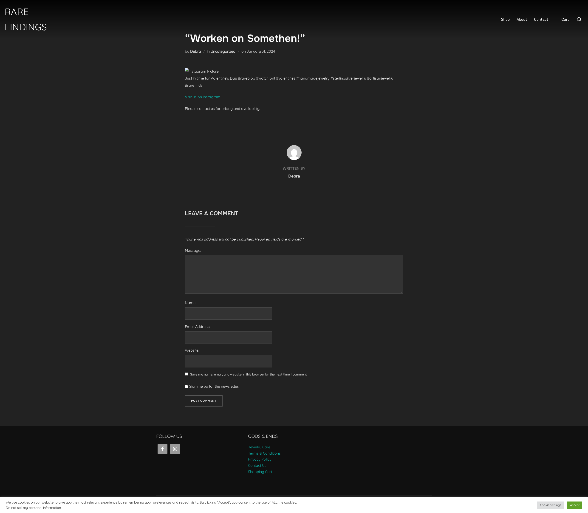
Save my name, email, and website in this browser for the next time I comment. (249, 374)
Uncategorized (223, 51)
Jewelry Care (259, 447)
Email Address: (197, 326)
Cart (565, 19)
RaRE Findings (26, 19)
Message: (193, 250)
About (522, 19)
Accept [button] (575, 505)
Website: (192, 350)
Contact (541, 19)
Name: (190, 302)
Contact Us (257, 465)
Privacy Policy (259, 459)
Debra (195, 51)
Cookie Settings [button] (550, 505)
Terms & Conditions (264, 453)
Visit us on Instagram (202, 97)
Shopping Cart (260, 471)
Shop (505, 19)
